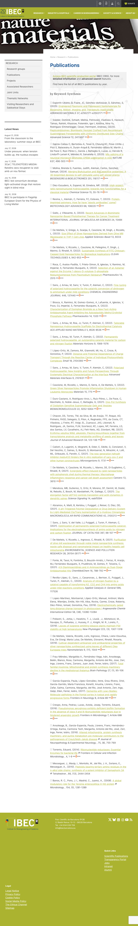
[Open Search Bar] (118, 3)
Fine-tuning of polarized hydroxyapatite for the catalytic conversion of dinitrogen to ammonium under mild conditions (88, 288)
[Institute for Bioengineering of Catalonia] (12, 12)
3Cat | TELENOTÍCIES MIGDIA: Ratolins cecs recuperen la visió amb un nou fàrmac (22, 168)
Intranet (108, 866)
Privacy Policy (12, 894)
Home (52, 57)
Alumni (108, 870)
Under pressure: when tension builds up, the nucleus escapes (21, 153)
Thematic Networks (17, 98)
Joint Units (12, 92)
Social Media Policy (15, 901)
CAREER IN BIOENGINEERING (86, 13)
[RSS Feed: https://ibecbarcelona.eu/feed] (131, 819)
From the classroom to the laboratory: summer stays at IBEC (23, 140)
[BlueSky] (114, 819)
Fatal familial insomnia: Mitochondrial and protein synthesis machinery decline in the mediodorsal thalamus (86, 667)
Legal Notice (12, 890)
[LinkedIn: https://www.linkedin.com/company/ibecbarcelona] (118, 819)
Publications (13, 75)
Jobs (107, 863)
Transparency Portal (115, 859)
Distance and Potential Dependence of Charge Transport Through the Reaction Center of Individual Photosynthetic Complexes (86, 357)
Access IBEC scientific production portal (74, 76)
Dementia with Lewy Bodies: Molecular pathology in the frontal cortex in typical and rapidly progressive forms (83, 694)
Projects (11, 80)
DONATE (131, 3)
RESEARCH (38, 13)
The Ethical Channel (16, 904)
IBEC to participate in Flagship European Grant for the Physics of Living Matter (23, 200)
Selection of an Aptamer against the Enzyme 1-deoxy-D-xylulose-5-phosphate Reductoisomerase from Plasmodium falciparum (87, 271)
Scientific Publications (116, 856)
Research (61, 57)
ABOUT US (130, 13)
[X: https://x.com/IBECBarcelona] (110, 819)
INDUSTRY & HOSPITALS (58, 13)
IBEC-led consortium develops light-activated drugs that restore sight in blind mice (23, 184)
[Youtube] (126, 819)
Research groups (16, 69)
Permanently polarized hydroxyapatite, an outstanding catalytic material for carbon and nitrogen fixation (88, 340)
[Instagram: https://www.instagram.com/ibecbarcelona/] (122, 819)
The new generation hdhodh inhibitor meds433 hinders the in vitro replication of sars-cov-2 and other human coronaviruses (86, 457)
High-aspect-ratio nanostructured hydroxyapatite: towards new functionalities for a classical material (88, 189)
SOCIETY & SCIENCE (112, 13)
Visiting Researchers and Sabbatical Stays (20, 106)
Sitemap (9, 908)
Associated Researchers (20, 86)
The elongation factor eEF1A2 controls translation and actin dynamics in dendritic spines (86, 495)
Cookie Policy (12, 897)
